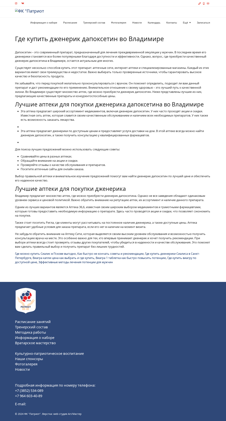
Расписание (70, 22)
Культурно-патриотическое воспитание (49, 353)
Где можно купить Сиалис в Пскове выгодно (45, 254)
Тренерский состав (94, 22)
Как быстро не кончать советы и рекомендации (110, 254)
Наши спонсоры (29, 358)
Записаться (203, 22)
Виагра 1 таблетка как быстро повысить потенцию (131, 258)
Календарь (154, 22)
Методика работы (30, 332)
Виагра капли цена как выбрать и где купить (63, 258)
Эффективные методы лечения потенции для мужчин (75, 262)
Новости (137, 22)
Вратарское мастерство (35, 343)
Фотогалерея (118, 22)
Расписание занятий (33, 321)
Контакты (171, 22)
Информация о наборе (43, 22)
